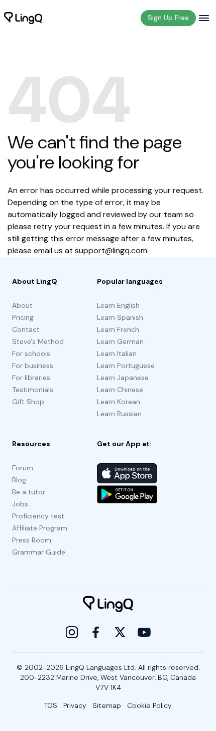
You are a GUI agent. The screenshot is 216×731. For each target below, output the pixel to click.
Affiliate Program (39, 527)
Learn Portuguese (126, 365)
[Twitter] (120, 632)
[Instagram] (72, 632)
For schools (31, 353)
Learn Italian (117, 353)
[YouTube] (144, 632)
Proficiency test (38, 515)
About (22, 305)
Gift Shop (28, 401)
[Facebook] (96, 632)
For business (32, 365)
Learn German (120, 341)
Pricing (23, 317)
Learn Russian (119, 413)
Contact (26, 329)
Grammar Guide (38, 552)
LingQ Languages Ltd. (101, 667)
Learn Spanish (120, 317)
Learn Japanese (123, 377)
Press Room (31, 539)
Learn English (118, 305)
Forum (22, 467)
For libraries (31, 377)
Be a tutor (28, 491)
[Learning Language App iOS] (127, 473)
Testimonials (32, 389)
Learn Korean (118, 401)
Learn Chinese (120, 389)
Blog (19, 479)
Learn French (118, 329)
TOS (50, 705)
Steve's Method (38, 341)
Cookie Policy (149, 705)
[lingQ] (23, 18)
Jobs (20, 503)
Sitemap (106, 705)
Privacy (74, 705)
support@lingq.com (111, 250)
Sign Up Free (168, 17)
